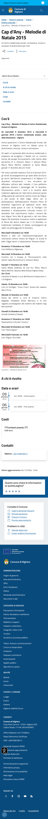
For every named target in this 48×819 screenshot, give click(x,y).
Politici (6, 591)
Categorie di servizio (13, 605)
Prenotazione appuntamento (15, 750)
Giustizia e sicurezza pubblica (15, 637)
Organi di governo (10, 575)
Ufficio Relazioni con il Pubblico (16, 732)
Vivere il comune (16, 19)
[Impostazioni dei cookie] (4, 814)
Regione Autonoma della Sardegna (16, 3)
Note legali (7, 775)
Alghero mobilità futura (13, 708)
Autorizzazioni (9, 658)
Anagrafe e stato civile (12, 629)
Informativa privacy (11, 767)
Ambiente (7, 651)
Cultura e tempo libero (12, 647)
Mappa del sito (9, 810)
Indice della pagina (10, 76)
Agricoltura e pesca (11, 666)
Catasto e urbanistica (12, 625)
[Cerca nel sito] (41, 10)
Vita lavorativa (9, 618)
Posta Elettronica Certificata (15, 736)
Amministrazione (11, 570)
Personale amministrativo (14, 594)
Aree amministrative (12, 579)
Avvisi (5, 681)
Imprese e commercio (12, 655)
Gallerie (6, 704)
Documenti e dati (10, 598)
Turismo (6, 633)
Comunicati (8, 685)
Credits (22, 810)
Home (3, 19)
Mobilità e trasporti (11, 622)
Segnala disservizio (11, 754)
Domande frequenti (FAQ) (13, 746)
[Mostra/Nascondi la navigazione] (2, 10)
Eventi (29, 19)
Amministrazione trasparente (15, 763)
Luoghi (6, 696)
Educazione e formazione (13, 610)
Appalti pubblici (9, 662)
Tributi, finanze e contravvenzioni (17, 643)
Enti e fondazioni (10, 587)
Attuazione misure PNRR (13, 779)
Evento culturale (8, 22)
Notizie (6, 677)
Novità (6, 672)
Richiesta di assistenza (12, 757)
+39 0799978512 (20, 453)
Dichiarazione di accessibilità (15, 771)
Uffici (5, 583)
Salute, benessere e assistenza (16, 614)
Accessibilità (33, 810)
